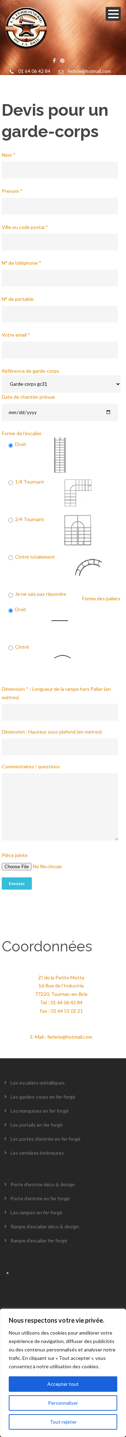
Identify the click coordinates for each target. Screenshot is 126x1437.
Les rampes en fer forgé (36, 1212)
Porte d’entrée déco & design (42, 1184)
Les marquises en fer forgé (39, 1111)
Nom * (8, 155)
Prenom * (12, 191)
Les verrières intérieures (37, 1153)
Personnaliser (63, 1403)
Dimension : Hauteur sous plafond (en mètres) (52, 732)
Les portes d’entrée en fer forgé (45, 1139)
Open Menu (113, 14)
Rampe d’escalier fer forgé (38, 1240)
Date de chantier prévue (28, 397)
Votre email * (16, 335)
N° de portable (18, 299)
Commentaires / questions (31, 766)
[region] (63, 1373)
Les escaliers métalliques (37, 1083)
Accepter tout (63, 1384)
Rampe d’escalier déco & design (44, 1226)
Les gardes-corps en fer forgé (42, 1097)
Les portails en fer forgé (36, 1125)
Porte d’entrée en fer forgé (40, 1198)
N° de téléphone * (21, 263)
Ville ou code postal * (25, 227)
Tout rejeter (63, 1422)
